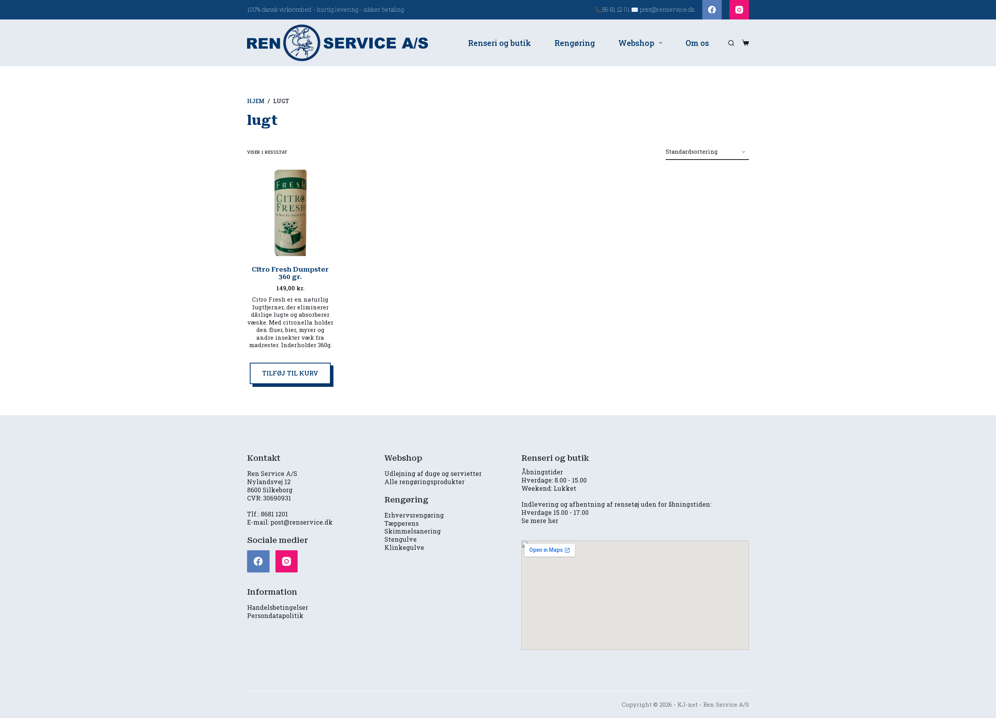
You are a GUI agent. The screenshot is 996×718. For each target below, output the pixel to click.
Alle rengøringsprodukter (424, 481)
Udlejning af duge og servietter (433, 473)
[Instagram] (739, 9)
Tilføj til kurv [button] (290, 373)
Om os (697, 43)
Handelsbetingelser (277, 607)
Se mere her (539, 520)
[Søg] (731, 43)
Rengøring (574, 43)
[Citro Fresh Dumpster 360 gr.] (290, 213)
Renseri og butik (499, 43)
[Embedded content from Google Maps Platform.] (635, 595)
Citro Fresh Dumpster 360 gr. (290, 273)
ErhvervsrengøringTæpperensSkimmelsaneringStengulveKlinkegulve (414, 531)
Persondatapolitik (275, 615)
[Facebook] (712, 9)
